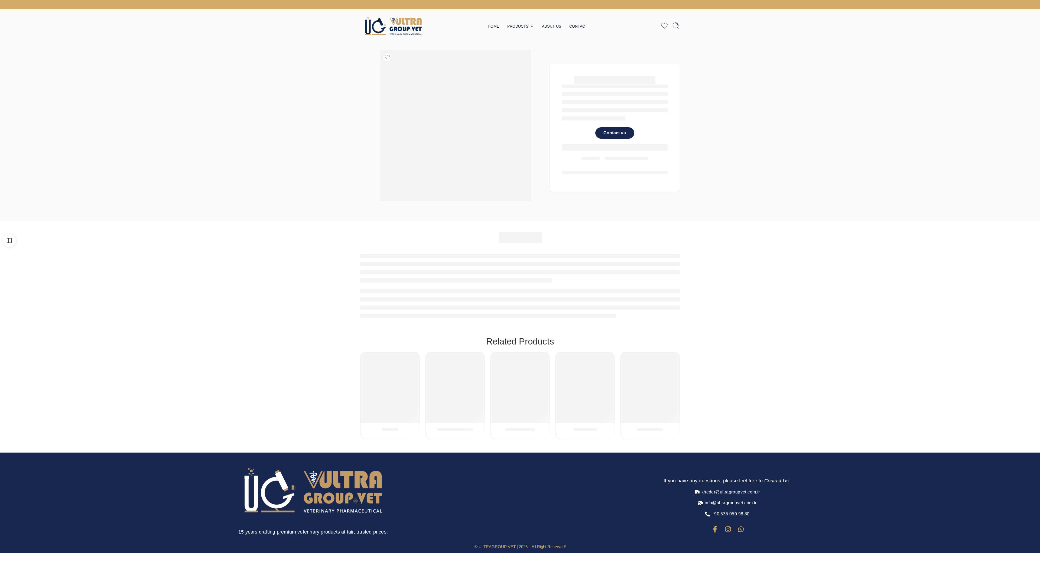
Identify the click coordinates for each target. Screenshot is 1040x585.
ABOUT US (551, 26)
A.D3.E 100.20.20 (455, 429)
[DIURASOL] (585, 393)
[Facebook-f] (715, 529)
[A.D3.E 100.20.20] (455, 393)
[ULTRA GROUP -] (393, 25)
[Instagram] (728, 529)
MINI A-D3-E (650, 429)
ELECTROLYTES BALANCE (580, 358)
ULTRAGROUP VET (497, 547)
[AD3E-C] (390, 393)
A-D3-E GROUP (376, 358)
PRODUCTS (517, 26)
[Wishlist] (387, 57)
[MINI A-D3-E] (650, 393)
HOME (493, 26)
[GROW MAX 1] (520, 393)
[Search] (676, 26)
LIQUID (394, 358)
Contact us (614, 133)
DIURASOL (585, 429)
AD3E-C (390, 429)
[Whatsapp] (741, 529)
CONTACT (578, 26)
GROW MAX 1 (520, 429)
